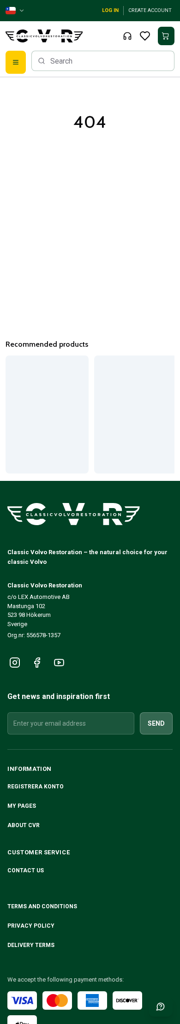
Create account (150, 10)
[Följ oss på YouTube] (59, 662)
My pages (21, 806)
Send (156, 723)
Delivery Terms (31, 945)
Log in (110, 10)
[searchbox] (102, 61)
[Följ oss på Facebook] (37, 662)
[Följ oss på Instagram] (14, 662)
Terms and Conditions (42, 906)
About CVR (23, 825)
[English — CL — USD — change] (15, 10)
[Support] (127, 36)
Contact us (25, 870)
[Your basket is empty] (166, 36)
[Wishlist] (144, 35)
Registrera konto (35, 786)
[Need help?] (161, 1006)
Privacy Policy (31, 926)
